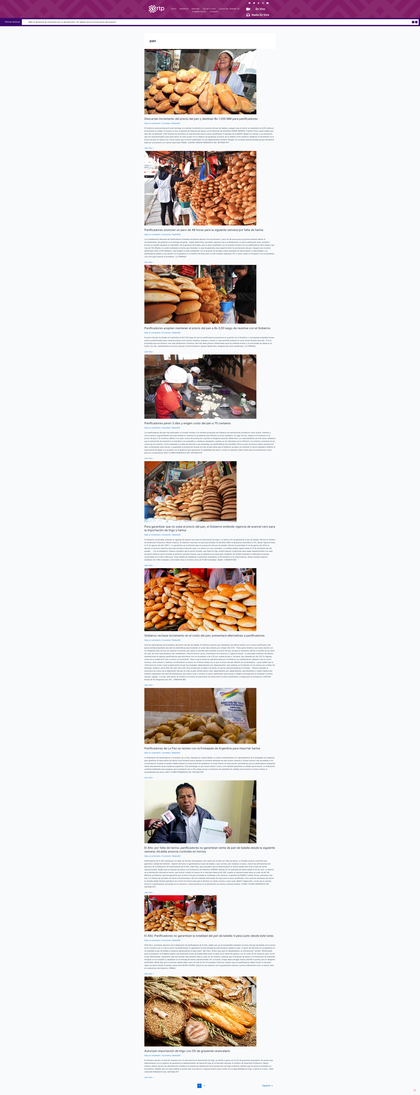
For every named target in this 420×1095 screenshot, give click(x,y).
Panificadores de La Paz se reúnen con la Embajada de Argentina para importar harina (202, 748)
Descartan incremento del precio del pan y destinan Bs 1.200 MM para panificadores (201, 118)
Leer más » (148, 148)
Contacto (213, 11)
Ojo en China (209, 9)
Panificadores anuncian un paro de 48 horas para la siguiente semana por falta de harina (203, 230)
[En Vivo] (248, 9)
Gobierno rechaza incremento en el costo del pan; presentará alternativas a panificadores (204, 635)
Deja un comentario (152, 123)
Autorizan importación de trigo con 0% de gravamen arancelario (187, 1051)
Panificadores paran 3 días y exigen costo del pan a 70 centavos (187, 423)
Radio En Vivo (260, 15)
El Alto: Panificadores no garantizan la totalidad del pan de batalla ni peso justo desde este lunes (209, 935)
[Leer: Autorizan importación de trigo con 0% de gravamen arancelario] (210, 1011)
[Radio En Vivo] (248, 15)
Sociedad (166, 123)
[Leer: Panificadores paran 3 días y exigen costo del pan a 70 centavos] (210, 387)
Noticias (195, 9)
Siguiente (267, 1085)
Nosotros (184, 9)
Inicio (173, 9)
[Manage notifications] (415, 1090)
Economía (166, 234)
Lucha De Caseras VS (229, 9)
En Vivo (260, 9)
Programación (199, 11)
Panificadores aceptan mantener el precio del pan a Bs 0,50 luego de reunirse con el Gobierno (207, 328)
